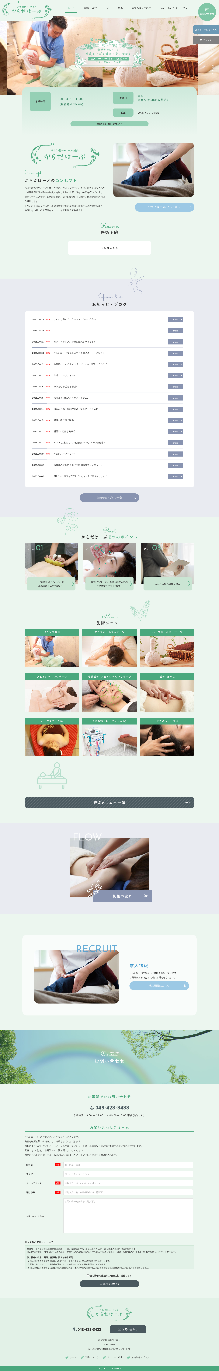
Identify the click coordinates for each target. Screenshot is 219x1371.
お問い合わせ (207, 13)
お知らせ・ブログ (141, 8)
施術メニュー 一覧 (109, 802)
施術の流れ (122, 895)
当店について (91, 8)
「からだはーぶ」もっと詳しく (164, 206)
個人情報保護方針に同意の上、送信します (111, 1275)
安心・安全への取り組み (167, 583)
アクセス (207, 40)
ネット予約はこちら (207, 29)
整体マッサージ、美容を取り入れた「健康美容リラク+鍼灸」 (109, 583)
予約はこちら (109, 248)
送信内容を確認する (110, 1283)
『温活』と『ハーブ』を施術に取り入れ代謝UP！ (51, 583)
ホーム (70, 8)
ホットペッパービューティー (175, 8)
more (175, 319)
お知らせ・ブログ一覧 (109, 497)
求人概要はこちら (159, 985)
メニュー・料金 (115, 8)
